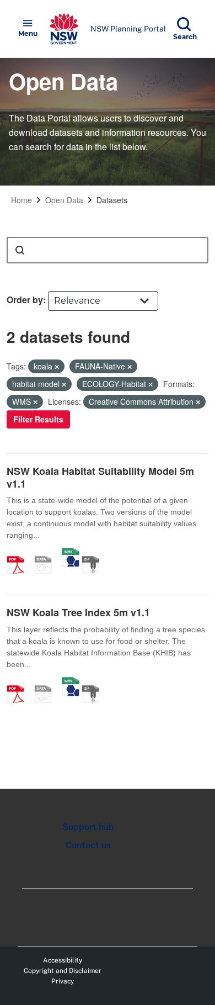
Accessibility (62, 960)
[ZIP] (94, 553)
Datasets (111, 199)
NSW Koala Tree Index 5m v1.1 (78, 612)
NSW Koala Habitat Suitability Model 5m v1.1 (100, 477)
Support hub (88, 827)
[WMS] (70, 553)
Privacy (62, 981)
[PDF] (19, 553)
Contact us (88, 845)
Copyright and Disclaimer (62, 971)
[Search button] (20, 250)
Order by (25, 299)
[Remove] (57, 366)
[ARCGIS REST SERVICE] (47, 553)
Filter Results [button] (38, 419)
